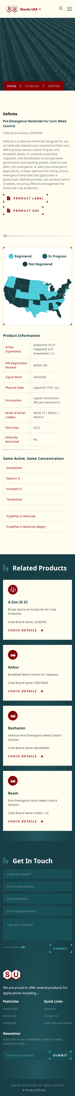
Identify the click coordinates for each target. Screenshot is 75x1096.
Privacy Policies (35, 1090)
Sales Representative (58, 1023)
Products (32, 86)
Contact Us (51, 1016)
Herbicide (9, 1016)
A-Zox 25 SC (18, 602)
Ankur (13, 667)
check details (23, 630)
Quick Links (53, 1001)
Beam (13, 793)
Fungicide (9, 1023)
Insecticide (10, 1009)
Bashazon (16, 728)
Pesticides (11, 1001)
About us (50, 1009)
